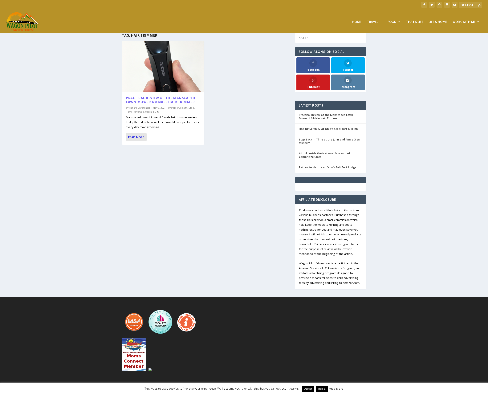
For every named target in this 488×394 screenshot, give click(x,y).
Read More (136, 137)
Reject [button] (321, 388)
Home (356, 22)
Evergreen (173, 107)
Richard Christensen (140, 107)
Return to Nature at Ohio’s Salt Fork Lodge (327, 167)
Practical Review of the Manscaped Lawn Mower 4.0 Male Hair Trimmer (160, 100)
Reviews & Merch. (143, 111)
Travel (372, 22)
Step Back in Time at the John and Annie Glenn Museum (330, 141)
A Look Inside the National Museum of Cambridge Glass (324, 155)
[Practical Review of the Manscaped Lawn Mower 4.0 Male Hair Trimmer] (163, 66)
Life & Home (438, 22)
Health (183, 107)
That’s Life (414, 22)
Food (392, 22)
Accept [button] (308, 388)
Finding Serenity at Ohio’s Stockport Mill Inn (328, 129)
